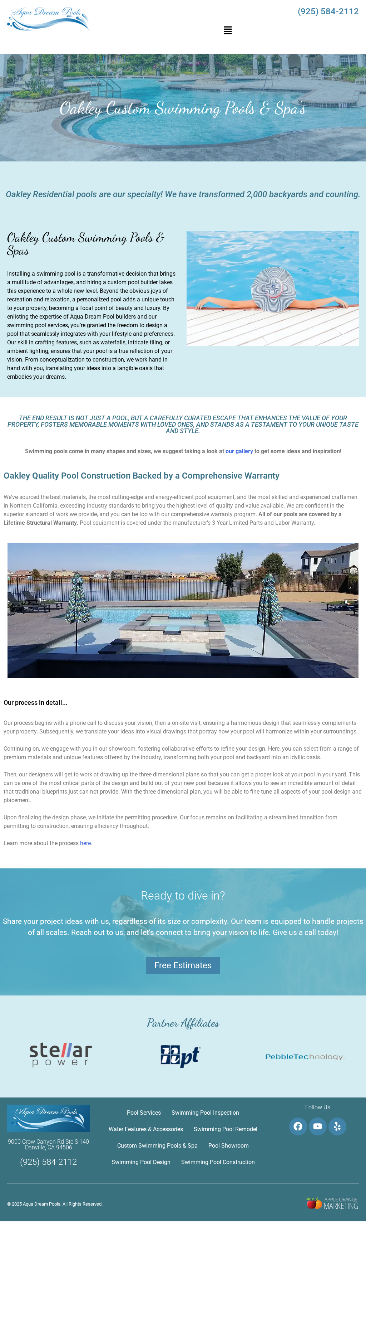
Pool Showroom (228, 1145)
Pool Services (144, 1112)
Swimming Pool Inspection (205, 1112)
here (85, 843)
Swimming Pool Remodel (225, 1129)
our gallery (239, 451)
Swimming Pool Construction (218, 1162)
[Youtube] (318, 1126)
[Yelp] (337, 1126)
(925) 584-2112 (328, 11)
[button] (228, 30)
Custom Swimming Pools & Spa (157, 1145)
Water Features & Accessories (146, 1129)
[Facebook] (298, 1126)
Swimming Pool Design (141, 1162)
